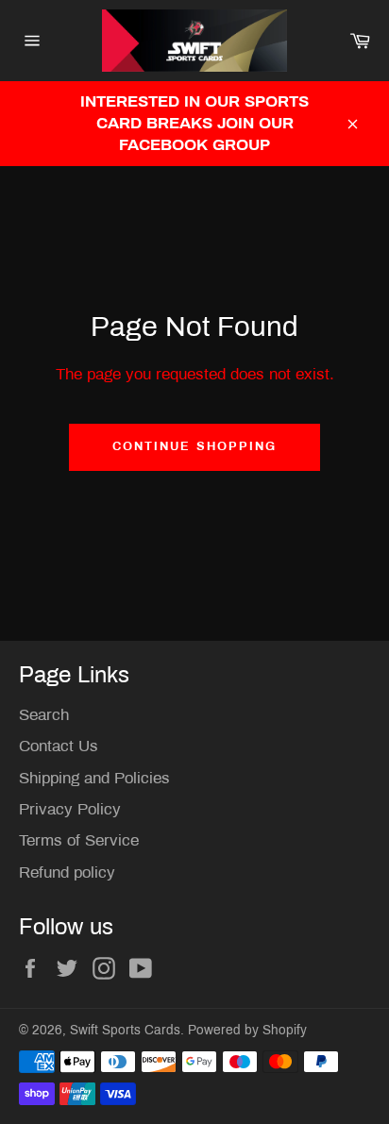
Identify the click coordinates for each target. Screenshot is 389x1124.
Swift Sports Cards (125, 1030)
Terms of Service (79, 840)
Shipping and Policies (94, 778)
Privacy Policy (70, 809)
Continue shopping (194, 446)
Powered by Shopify (247, 1030)
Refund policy (67, 872)
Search (44, 715)
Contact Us (58, 746)
